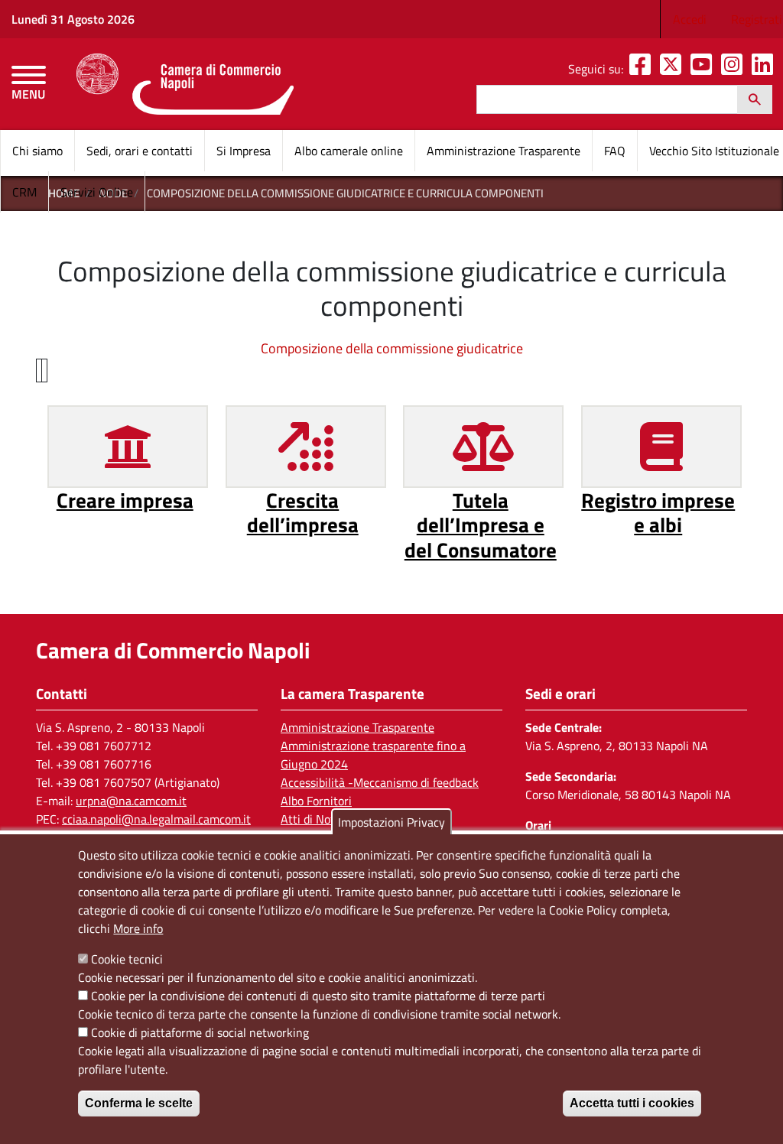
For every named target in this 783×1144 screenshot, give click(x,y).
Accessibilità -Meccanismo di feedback (380, 782)
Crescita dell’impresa (303, 512)
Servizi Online (96, 192)
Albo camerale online (348, 150)
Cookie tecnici (127, 959)
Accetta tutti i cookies (632, 1103)
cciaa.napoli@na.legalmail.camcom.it (156, 819)
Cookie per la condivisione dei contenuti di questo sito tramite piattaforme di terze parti (318, 995)
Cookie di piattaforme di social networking (200, 1032)
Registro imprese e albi (658, 512)
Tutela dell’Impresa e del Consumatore (480, 524)
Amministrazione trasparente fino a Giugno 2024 (373, 754)
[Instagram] (735, 69)
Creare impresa (125, 499)
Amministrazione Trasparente (503, 150)
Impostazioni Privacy (391, 822)
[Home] (184, 84)
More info (138, 928)
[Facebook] (643, 69)
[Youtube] (704, 69)
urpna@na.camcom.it (131, 800)
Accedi (690, 19)
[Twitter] (673, 69)
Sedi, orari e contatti (139, 150)
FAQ (614, 150)
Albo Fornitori (316, 800)
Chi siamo (37, 150)
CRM (24, 192)
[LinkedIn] (765, 69)
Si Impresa (243, 150)
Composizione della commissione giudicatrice (392, 348)
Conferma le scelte (139, 1103)
